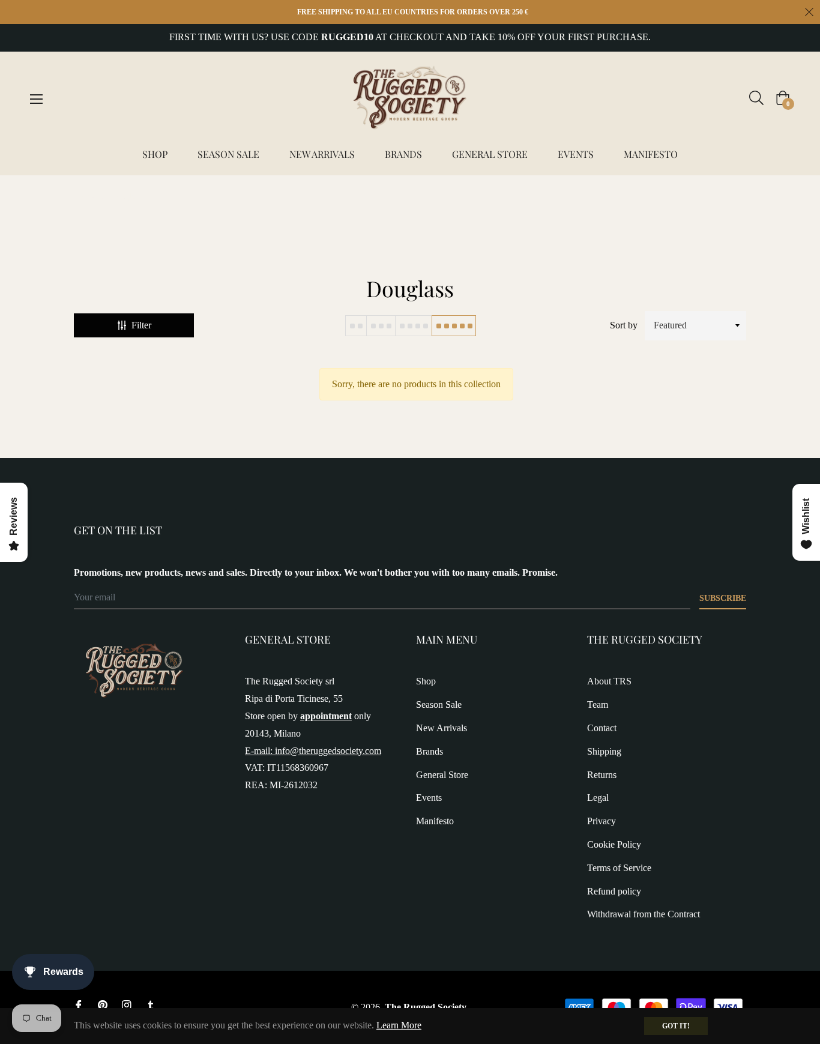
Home (86, 196)
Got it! (676, 1026)
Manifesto (435, 821)
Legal (598, 797)
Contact (602, 728)
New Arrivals (441, 728)
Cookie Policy (614, 844)
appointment (326, 716)
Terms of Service (619, 868)
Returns (602, 775)
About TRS (609, 681)
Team (597, 704)
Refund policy (614, 891)
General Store (442, 775)
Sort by (624, 325)
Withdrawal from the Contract (643, 914)
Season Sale (439, 704)
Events (429, 797)
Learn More (398, 1025)
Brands (429, 751)
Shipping (604, 751)
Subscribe (722, 598)
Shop (426, 681)
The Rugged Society (425, 1007)
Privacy (601, 821)
